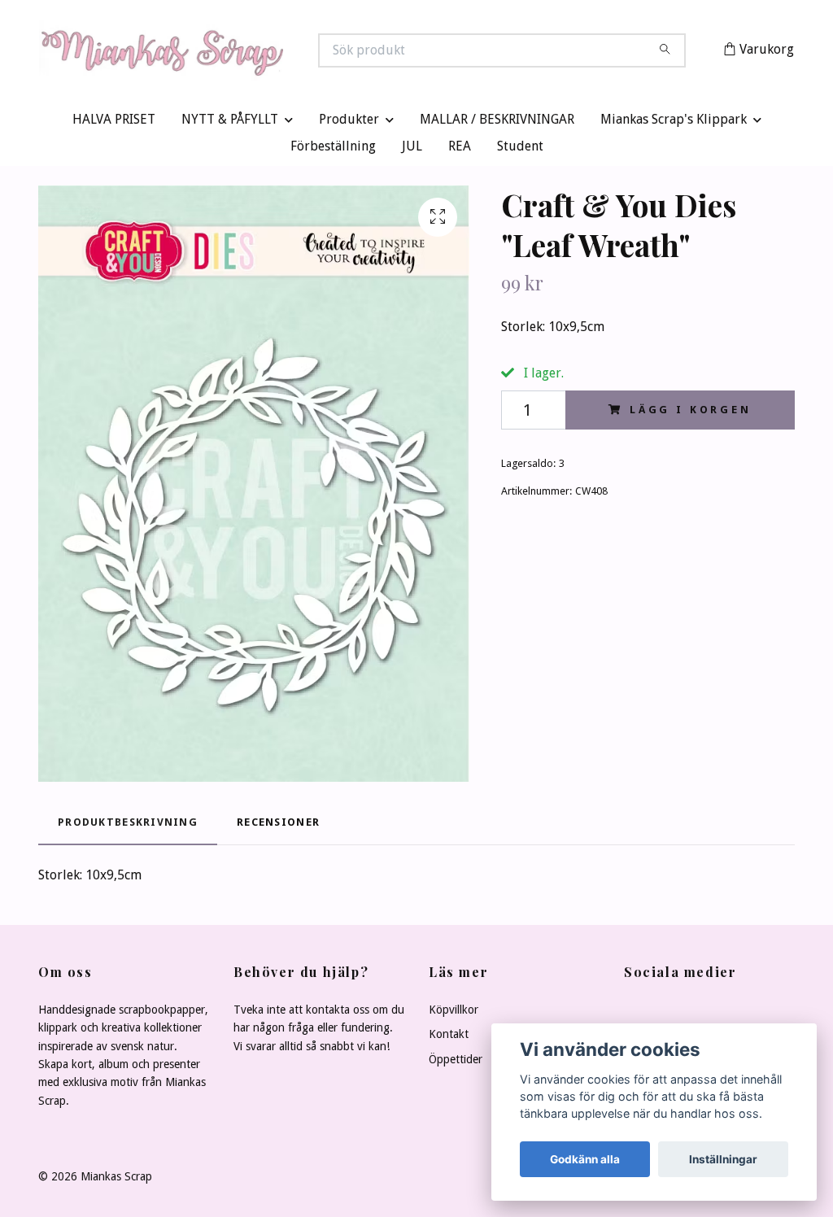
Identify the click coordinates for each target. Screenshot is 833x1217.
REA (459, 150)
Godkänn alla (585, 1159)
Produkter (349, 123)
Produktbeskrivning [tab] (128, 826)
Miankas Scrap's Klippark (673, 123)
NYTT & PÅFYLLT (229, 123)
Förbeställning (333, 150)
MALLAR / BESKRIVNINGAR (497, 123)
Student (520, 150)
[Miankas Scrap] (227, 52)
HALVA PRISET (113, 123)
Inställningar (723, 1159)
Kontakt (449, 1038)
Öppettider (455, 1062)
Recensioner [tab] (278, 826)
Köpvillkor (453, 1012)
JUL (412, 150)
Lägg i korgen (691, 413)
